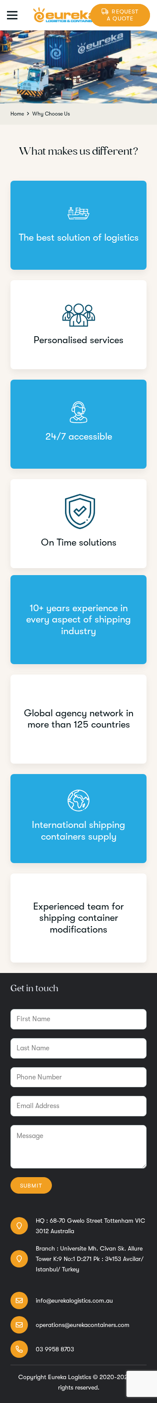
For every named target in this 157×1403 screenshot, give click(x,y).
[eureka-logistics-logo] (65, 15)
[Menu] (12, 15)
